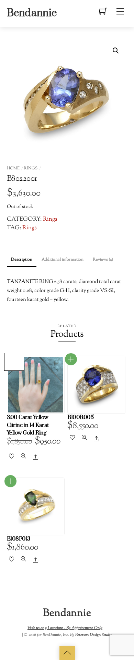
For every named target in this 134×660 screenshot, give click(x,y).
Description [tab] (21, 259)
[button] (116, 50)
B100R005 (80, 417)
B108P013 (18, 539)
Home (13, 168)
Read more (71, 359)
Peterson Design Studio (93, 635)
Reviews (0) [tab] (103, 259)
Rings (30, 168)
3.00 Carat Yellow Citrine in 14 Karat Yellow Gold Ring (28, 425)
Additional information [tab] (62, 259)
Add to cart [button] (14, 362)
